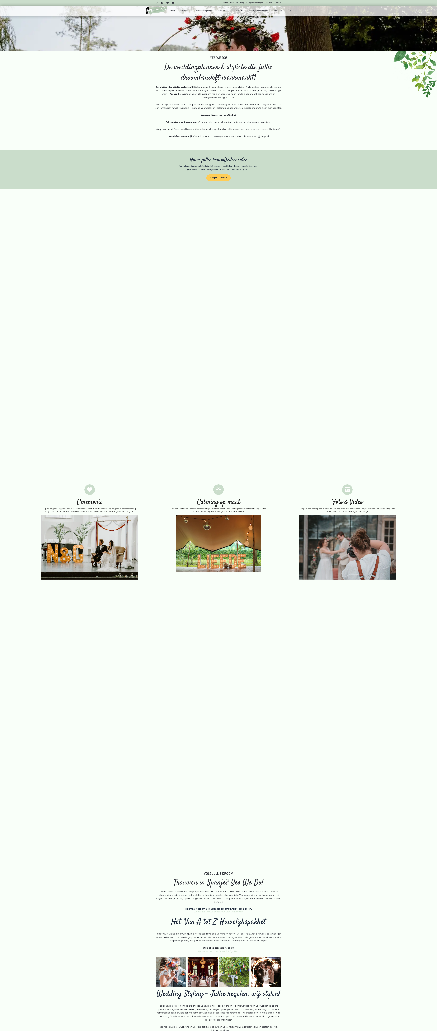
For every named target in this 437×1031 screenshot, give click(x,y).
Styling (172, 11)
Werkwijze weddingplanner (258, 11)
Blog (242, 3)
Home (225, 3)
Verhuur (184, 11)
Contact (278, 3)
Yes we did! (278, 11)
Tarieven (268, 3)
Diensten (221, 11)
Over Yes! (234, 3)
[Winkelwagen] (289, 11)
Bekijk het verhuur (218, 177)
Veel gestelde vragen (254, 3)
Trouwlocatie (238, 11)
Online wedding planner (204, 11)
